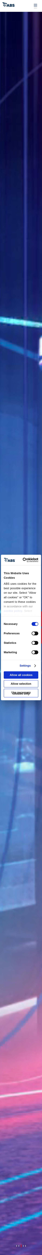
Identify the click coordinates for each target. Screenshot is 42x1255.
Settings (25, 665)
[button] (16, 1246)
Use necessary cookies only (21, 693)
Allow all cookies (21, 675)
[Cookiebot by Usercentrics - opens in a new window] (29, 560)
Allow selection (21, 683)
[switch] (35, 633)
